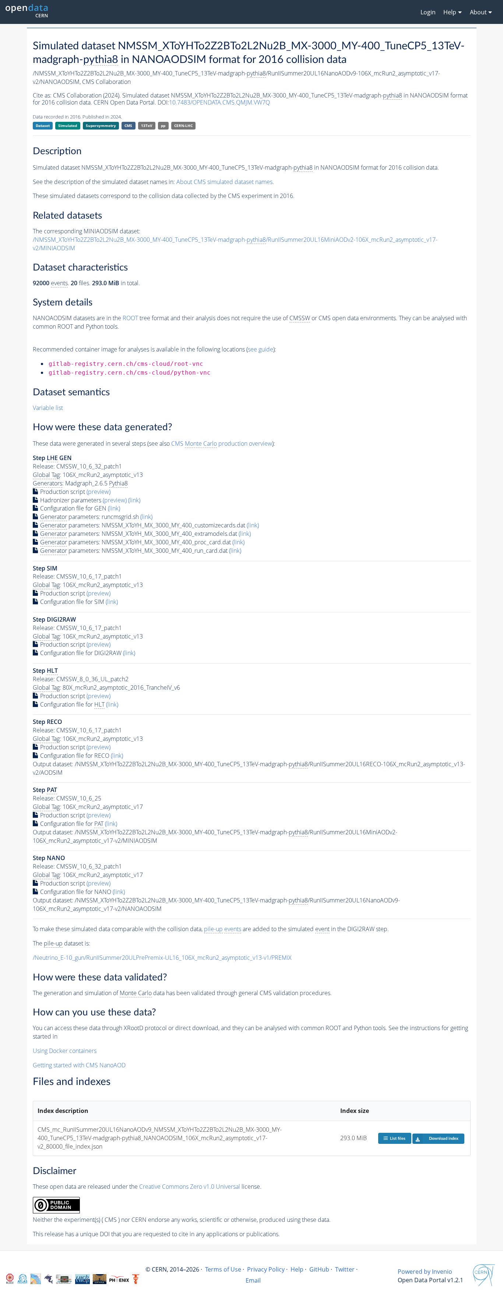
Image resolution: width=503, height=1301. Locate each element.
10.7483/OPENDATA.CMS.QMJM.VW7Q (219, 102)
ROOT (130, 318)
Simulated (67, 125)
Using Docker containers (64, 1051)
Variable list (48, 408)
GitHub (319, 1269)
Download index (443, 1138)
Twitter (345, 1269)
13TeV (146, 125)
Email (253, 1280)
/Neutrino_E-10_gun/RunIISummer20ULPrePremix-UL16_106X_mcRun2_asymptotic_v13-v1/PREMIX (162, 958)
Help (297, 1269)
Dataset (43, 125)
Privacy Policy (266, 1269)
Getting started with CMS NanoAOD (79, 1065)
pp (163, 125)
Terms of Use (223, 1269)
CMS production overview (221, 443)
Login (428, 12)
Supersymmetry (101, 125)
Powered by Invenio (425, 1272)
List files (397, 1138)
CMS (128, 125)
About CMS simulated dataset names (224, 182)
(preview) (98, 492)
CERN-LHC (183, 125)
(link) (134, 500)
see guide (260, 349)
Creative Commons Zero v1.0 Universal (189, 1186)
